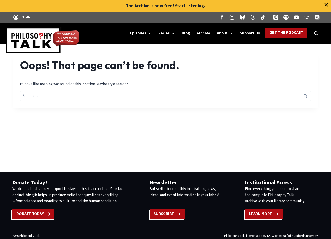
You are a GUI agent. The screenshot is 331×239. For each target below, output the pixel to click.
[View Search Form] (316, 33)
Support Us (251, 34)
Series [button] (164, 33)
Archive (203, 33)
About (222, 33)
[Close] (326, 4)
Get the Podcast (286, 32)
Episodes (138, 33)
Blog (186, 33)
